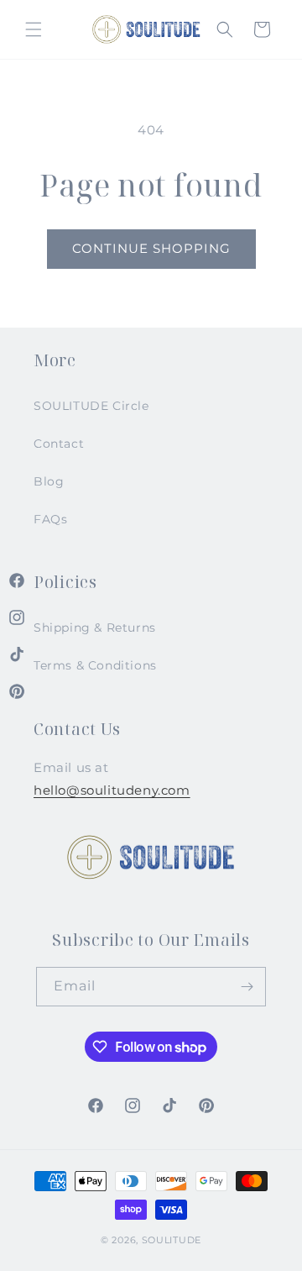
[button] (33, 29)
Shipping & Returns (95, 627)
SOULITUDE (171, 1240)
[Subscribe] (246, 986)
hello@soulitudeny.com (112, 790)
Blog (49, 481)
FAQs (50, 519)
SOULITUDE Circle (91, 405)
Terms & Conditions (95, 665)
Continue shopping (151, 248)
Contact (59, 443)
